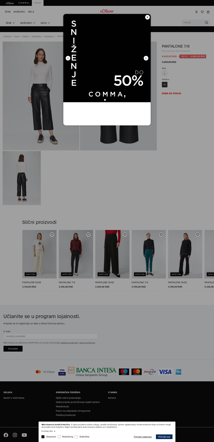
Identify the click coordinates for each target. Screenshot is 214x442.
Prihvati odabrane (143, 436)
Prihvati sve (164, 436)
